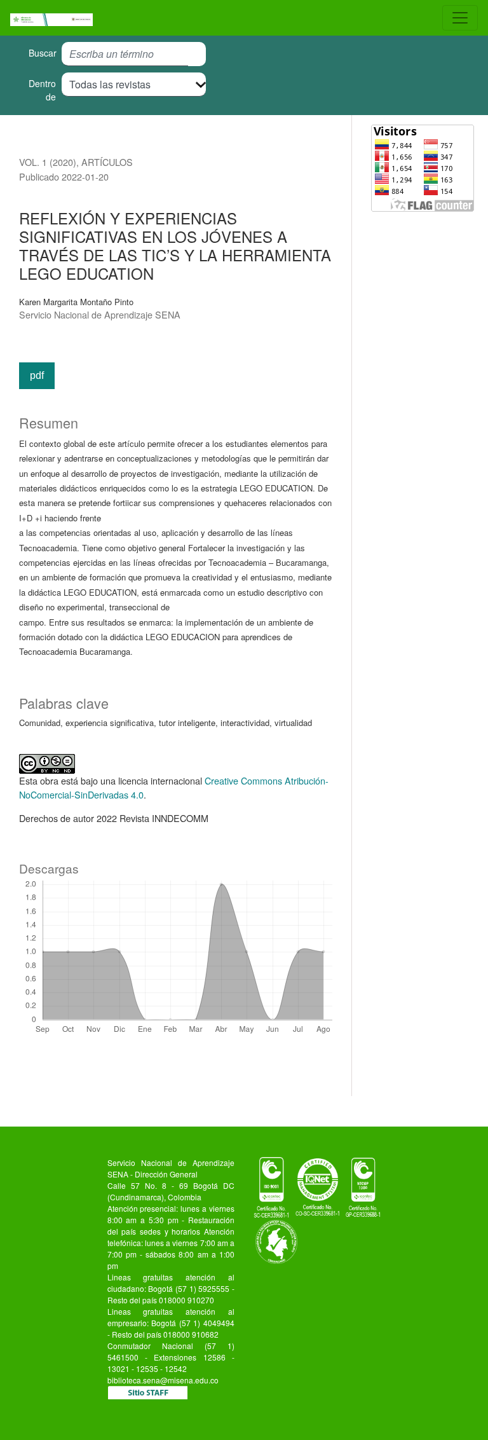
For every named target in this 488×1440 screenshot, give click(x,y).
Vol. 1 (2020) (47, 161)
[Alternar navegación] (460, 18)
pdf (37, 375)
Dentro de (42, 90)
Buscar (43, 52)
